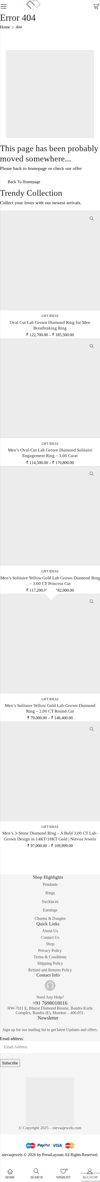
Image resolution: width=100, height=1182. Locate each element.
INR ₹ (88, 1176)
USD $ (88, 1168)
